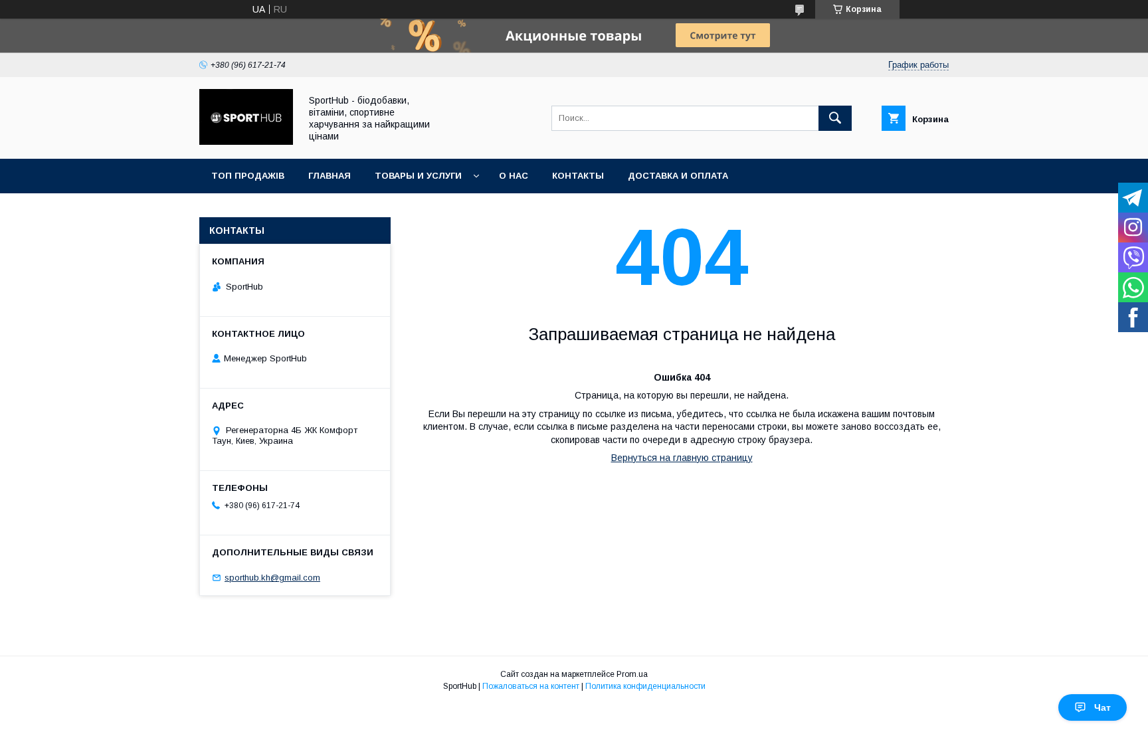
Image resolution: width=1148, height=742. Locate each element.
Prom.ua (632, 674)
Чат (1102, 707)
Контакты (578, 176)
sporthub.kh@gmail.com (272, 578)
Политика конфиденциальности (645, 686)
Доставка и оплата (678, 176)
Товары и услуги (418, 176)
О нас (513, 176)
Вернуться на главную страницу (682, 457)
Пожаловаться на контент (530, 686)
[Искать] (835, 118)
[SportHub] (246, 141)
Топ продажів (247, 176)
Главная (329, 176)
